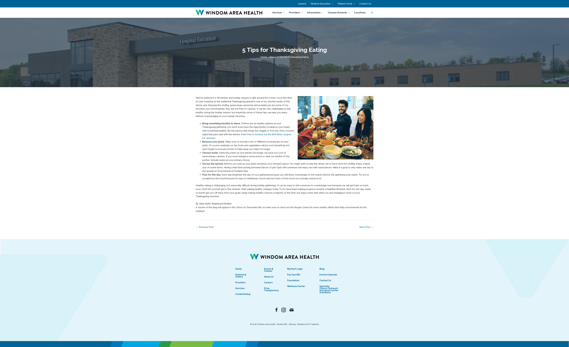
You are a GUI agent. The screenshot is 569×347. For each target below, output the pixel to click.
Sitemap (292, 324)
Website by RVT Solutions (308, 324)
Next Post (366, 227)
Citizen (239, 207)
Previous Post (205, 227)
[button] (331, 3)
